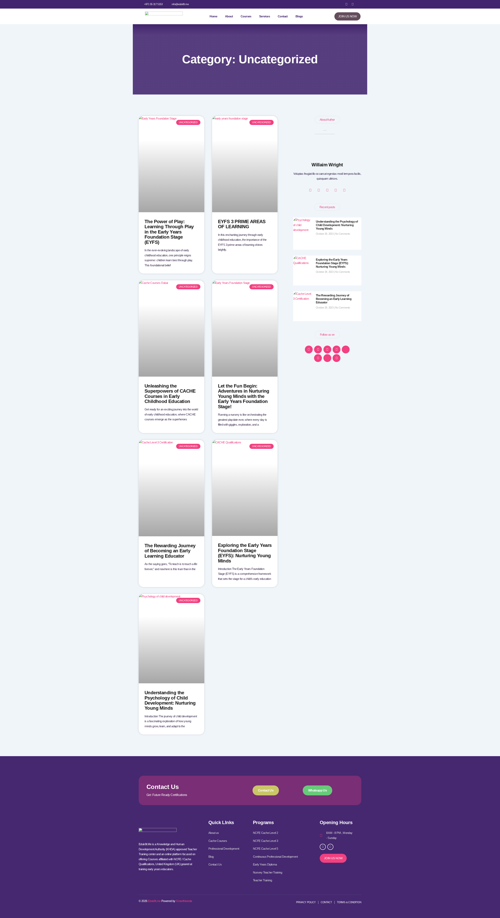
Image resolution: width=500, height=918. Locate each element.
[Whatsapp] (336, 349)
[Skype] (327, 358)
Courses (246, 16)
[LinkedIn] (318, 358)
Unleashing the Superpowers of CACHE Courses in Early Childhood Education (170, 393)
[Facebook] (309, 349)
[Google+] (318, 349)
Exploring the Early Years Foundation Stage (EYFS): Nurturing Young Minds (245, 553)
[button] (358, 4)
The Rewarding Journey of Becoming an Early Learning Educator (170, 551)
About (229, 16)
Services (264, 16)
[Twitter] (346, 349)
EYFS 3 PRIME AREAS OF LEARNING (242, 224)
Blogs (299, 16)
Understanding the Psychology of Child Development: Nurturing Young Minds (170, 700)
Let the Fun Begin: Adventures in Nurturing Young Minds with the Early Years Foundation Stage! (243, 396)
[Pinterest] (327, 349)
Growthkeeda (184, 901)
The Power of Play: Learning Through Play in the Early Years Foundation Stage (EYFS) (169, 232)
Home (213, 16)
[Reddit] (336, 358)
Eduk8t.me (154, 901)
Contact (283, 16)
